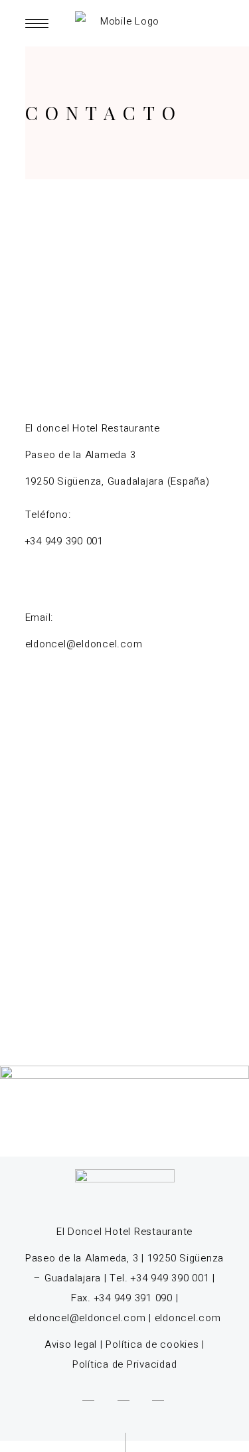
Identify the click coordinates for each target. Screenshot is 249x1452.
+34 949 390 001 (64, 541)
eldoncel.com (188, 1318)
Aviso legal (70, 1344)
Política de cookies (152, 1344)
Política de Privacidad (124, 1364)
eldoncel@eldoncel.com (87, 1318)
